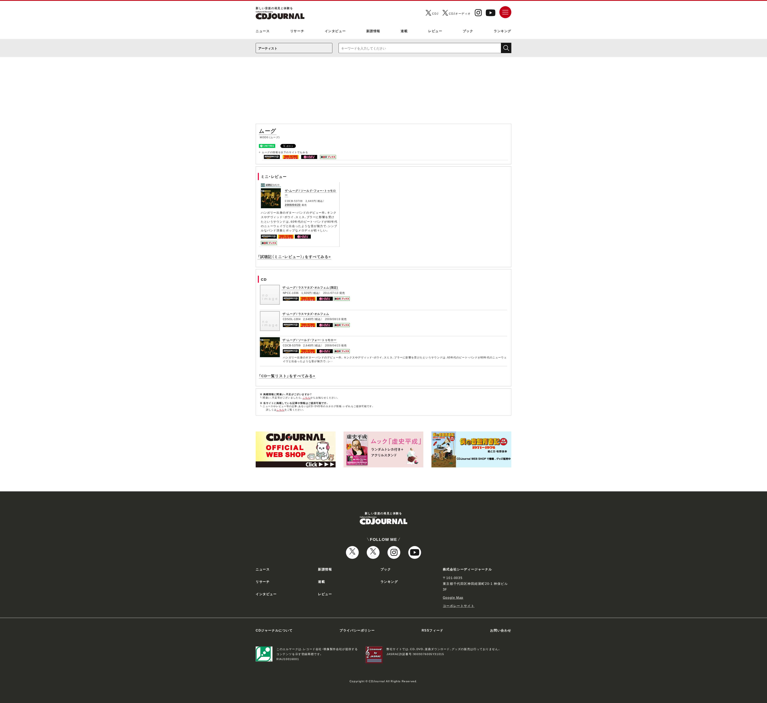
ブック (468, 30)
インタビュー (335, 30)
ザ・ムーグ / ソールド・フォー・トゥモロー (309, 340)
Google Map (453, 597)
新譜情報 (373, 30)
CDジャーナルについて (274, 630)
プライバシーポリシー (357, 630)
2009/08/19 (332, 319)
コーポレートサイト (458, 605)
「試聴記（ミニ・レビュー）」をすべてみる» (294, 256)
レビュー (435, 30)
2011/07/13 (331, 293)
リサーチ (297, 30)
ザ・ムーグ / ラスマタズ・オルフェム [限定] (310, 287)
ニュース (263, 30)
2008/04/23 (293, 205)
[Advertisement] (383, 92)
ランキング (502, 30)
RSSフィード (432, 630)
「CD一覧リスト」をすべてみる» (287, 375)
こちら (307, 397)
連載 (404, 30)
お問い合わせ (500, 630)
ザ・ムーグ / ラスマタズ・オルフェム (305, 314)
